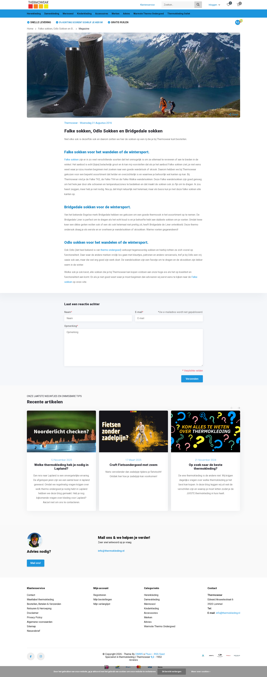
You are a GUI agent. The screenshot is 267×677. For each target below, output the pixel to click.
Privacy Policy (34, 617)
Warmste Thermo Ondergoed (149, 13)
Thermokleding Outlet (178, 13)
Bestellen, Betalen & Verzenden (44, 604)
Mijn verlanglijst (101, 604)
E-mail (139, 312)
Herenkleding (34, 13)
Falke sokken (71, 159)
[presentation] (232, 408)
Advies (126, 13)
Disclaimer (32, 612)
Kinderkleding (84, 13)
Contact (31, 595)
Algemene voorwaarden (39, 621)
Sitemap (31, 626)
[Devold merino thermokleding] (237, 655)
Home (30, 28)
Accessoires (101, 13)
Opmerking (71, 326)
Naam (68, 312)
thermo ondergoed (111, 249)
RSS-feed (159, 654)
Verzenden (192, 378)
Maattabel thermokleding (40, 599)
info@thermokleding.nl (111, 550)
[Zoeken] (198, 4)
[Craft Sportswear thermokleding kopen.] (211, 655)
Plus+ (148, 654)
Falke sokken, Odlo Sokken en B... (56, 28)
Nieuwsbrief (33, 630)
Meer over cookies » (200, 672)
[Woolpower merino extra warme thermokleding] (228, 655)
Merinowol (68, 13)
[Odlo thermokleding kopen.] (203, 655)
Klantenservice (147, 5)
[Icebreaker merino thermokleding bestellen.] (220, 656)
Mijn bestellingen (102, 599)
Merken (115, 13)
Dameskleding (51, 13)
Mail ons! (35, 563)
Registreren (99, 595)
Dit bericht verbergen (171, 672)
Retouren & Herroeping (39, 608)
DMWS (139, 654)
